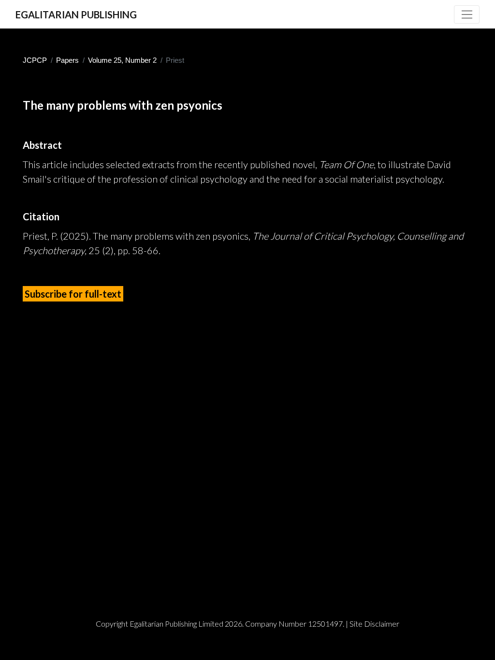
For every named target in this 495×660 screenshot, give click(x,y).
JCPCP (35, 60)
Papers (67, 60)
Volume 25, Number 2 (122, 60)
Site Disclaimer (374, 623)
